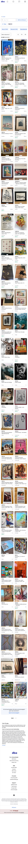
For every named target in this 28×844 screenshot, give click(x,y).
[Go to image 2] (7, 130)
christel (3, 745)
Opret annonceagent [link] (14, 713)
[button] (4, 24)
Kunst (3, 16)
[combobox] (8, 19)
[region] (7, 47)
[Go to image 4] (21, 155)
